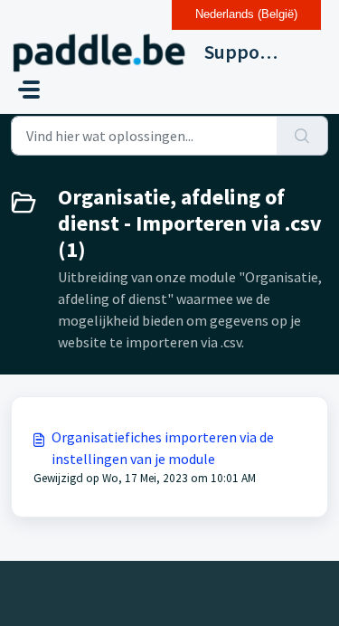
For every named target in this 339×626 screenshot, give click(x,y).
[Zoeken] (302, 136)
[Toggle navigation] (29, 89)
